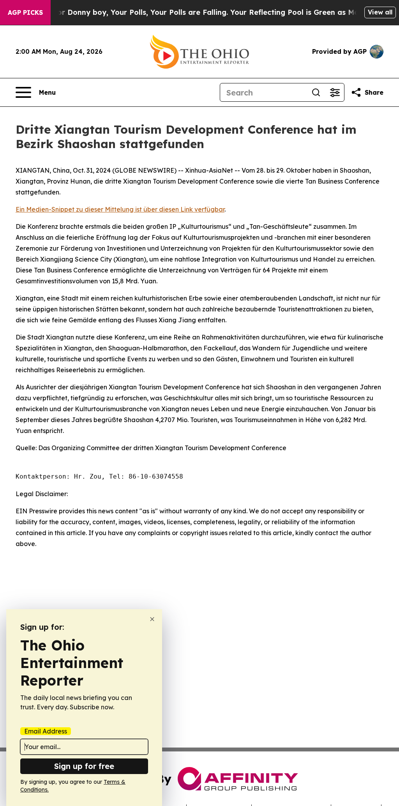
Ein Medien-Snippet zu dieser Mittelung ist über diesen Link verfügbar (120, 209)
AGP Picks (25, 12)
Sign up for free (84, 766)
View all (380, 12)
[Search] (316, 92)
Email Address (45, 731)
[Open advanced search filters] (334, 92)
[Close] (152, 619)
